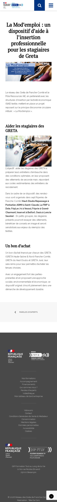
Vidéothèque (28, 393)
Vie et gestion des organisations (24, 62)
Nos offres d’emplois (19, 176)
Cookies (28, 431)
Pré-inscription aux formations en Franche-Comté (29, 124)
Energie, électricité (18, 40)
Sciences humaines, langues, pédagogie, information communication (28, 53)
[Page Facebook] (7, 14)
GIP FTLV (13, 110)
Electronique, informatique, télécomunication (22, 34)
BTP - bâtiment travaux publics (23, 74)
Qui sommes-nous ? (19, 153)
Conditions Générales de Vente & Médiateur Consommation (28, 417)
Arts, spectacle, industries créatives (26, 70)
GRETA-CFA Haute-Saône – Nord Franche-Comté (29, 162)
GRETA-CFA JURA (17, 106)
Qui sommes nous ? (28, 387)
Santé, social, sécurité (19, 48)
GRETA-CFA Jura (17, 172)
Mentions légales (28, 422)
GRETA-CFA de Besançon (21, 91)
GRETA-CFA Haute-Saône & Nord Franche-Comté (29, 100)
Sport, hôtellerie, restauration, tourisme (27, 58)
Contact (28, 413)
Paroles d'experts (28, 390)
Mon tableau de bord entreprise (28, 396)
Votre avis (28, 410)
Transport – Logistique (20, 66)
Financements (28, 384)
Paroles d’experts (28, 312)
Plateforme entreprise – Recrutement (27, 129)
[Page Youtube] (20, 14)
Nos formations (28, 378)
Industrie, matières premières (23, 44)
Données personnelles (28, 425)
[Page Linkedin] (14, 14)
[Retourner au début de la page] (51, 496)
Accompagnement (28, 381)
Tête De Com (34, 500)
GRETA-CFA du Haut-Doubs (22, 95)
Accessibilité (28, 428)
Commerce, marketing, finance (24, 78)
